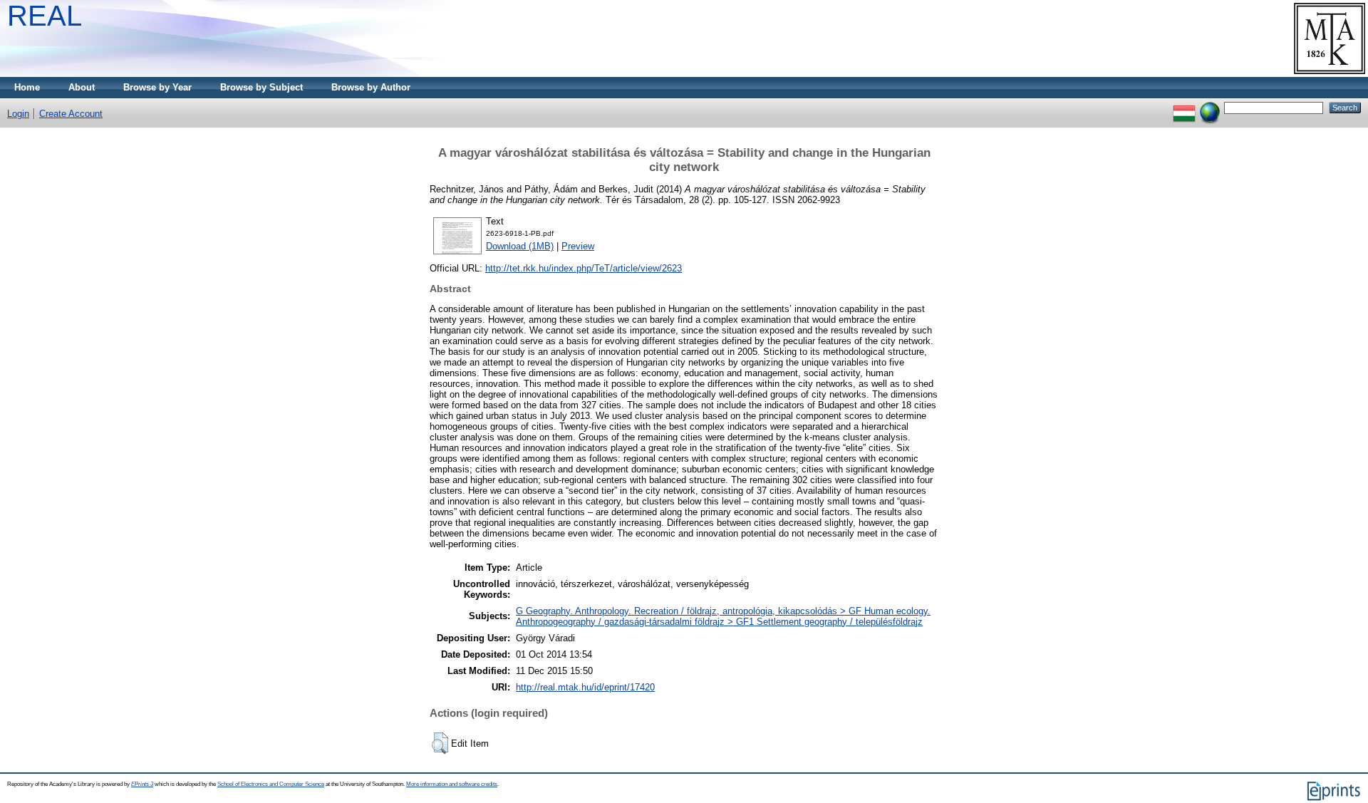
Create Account (71, 113)
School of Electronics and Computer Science (270, 784)
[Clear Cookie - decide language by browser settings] (1209, 107)
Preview (577, 246)
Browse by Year (157, 87)
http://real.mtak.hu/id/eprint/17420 (585, 687)
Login (18, 113)
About (81, 87)
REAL (44, 15)
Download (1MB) (520, 246)
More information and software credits (451, 784)
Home (27, 87)
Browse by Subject (261, 87)
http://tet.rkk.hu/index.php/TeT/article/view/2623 (583, 268)
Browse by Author (370, 87)
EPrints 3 (142, 784)
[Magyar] (1184, 107)
